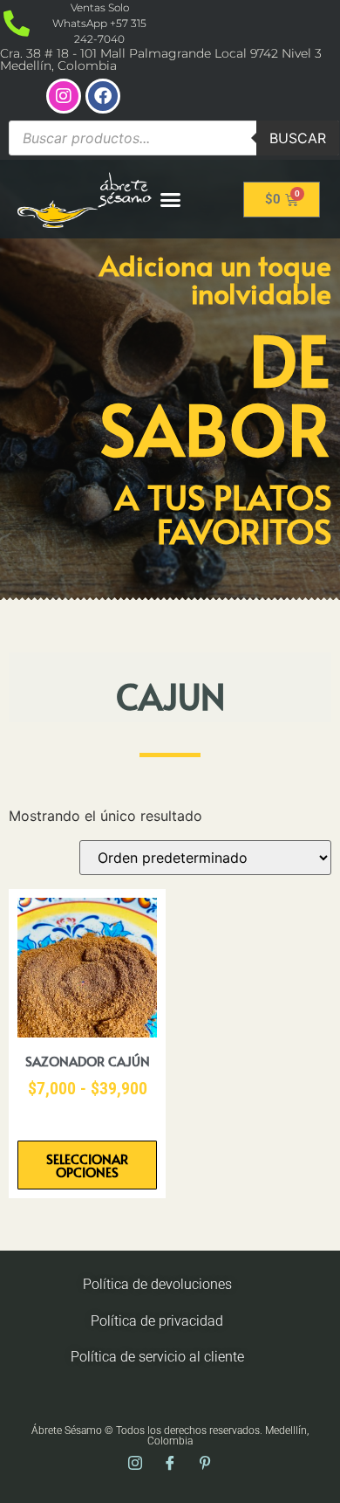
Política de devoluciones (157, 1284)
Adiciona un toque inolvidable (215, 278)
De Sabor (215, 393)
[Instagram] (63, 96)
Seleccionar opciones (87, 1165)
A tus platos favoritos (223, 513)
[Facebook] (102, 96)
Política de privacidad (157, 1321)
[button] (170, 199)
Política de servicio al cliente (157, 1356)
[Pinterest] (205, 1464)
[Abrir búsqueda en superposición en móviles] (174, 138)
